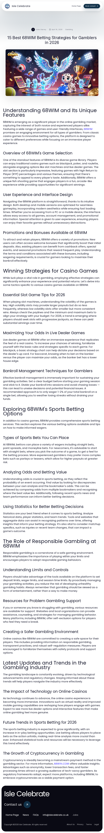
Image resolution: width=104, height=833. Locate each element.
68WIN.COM (61, 763)
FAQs (36, 814)
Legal (96, 824)
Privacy (80, 824)
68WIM (88, 129)
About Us (71, 824)
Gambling (69, 29)
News (26, 814)
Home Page (12, 814)
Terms (89, 824)
